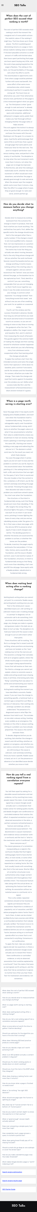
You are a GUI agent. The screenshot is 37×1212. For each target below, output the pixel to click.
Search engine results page (12, 1181)
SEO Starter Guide (8, 1189)
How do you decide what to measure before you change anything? (18, 207)
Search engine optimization (12, 1172)
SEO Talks (20, 5)
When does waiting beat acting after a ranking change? (18, 586)
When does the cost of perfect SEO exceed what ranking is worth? (18, 19)
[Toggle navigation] (2, 5)
